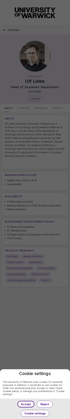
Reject (44, 404)
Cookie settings (35, 413)
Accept (26, 404)
